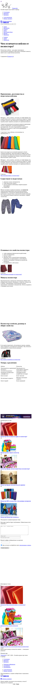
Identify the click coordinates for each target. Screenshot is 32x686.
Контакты (6, 14)
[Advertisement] (16, 75)
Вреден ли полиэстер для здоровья (16, 485)
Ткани (5, 26)
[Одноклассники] (4, 22)
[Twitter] (8, 22)
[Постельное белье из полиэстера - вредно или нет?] (12, 645)
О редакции (7, 12)
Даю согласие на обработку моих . (16, 545)
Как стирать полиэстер (13, 452)
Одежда (6, 29)
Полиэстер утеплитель (13, 517)
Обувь (5, 30)
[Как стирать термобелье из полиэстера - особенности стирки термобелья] (6, 357)
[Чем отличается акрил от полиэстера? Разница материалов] (12, 603)
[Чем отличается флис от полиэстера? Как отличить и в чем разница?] (6, 173)
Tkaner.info (3, 655)
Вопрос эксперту (8, 18)
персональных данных (25, 545)
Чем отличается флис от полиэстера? (10, 175)
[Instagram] (2, 22)
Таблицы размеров (7, 21)
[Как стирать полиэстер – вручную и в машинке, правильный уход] (12, 624)
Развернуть (10, 56)
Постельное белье (8, 32)
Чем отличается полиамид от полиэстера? (11, 274)
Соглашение (7, 665)
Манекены (6, 34)
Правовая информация (9, 664)
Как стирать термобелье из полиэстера (10, 359)
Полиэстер (3, 436)
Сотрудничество (8, 17)
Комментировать (5, 547)
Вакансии (6, 13)
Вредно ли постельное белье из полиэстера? (18, 468)
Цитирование (7, 667)
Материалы (6, 28)
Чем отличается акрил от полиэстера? (17, 436)
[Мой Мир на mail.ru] (6, 22)
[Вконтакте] (1, 22)
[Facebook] (5, 22)
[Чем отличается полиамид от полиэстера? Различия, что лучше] (6, 271)
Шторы (5, 33)
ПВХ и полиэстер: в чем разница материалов (19, 501)
